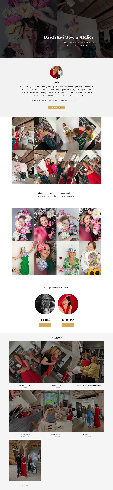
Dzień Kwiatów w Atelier (25, 385)
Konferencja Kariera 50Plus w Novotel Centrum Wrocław (88, 385)
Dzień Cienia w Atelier (57, 385)
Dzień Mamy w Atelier (88, 434)
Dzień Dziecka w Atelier (56, 434)
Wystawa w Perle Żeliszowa (25, 484)
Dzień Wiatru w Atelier (25, 434)
